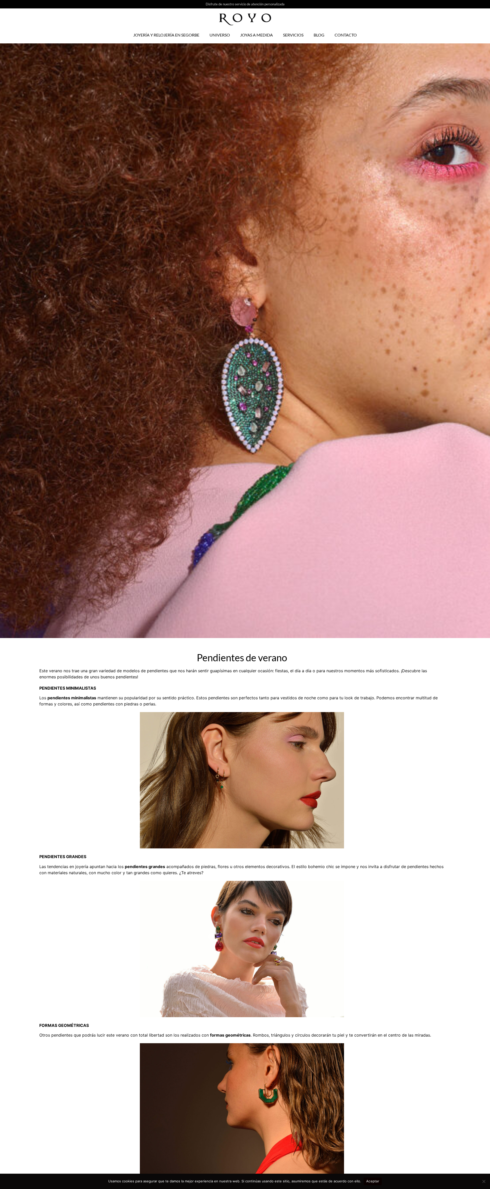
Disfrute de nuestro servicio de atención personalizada (245, 4)
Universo (220, 34)
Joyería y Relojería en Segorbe (166, 34)
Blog (319, 34)
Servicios (293, 34)
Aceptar (372, 1181)
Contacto (346, 34)
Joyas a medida (256, 34)
